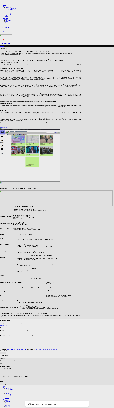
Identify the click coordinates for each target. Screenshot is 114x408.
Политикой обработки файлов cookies (47, 404)
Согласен (80, 403)
